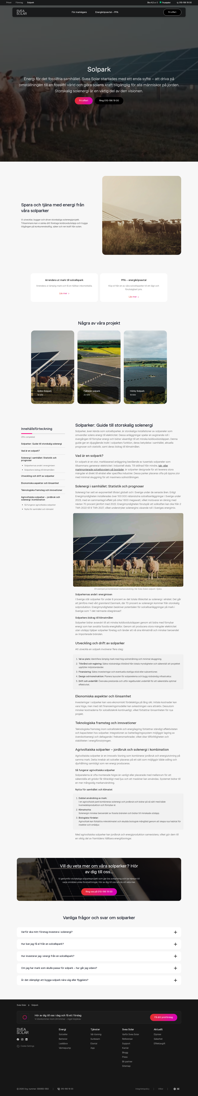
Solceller (63, 1034)
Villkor (160, 1089)
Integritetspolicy (142, 1089)
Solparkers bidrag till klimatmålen (39, 470)
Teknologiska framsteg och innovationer (41, 490)
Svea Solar (21, 1005)
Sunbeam (95, 1039)
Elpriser (157, 1034)
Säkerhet (158, 1039)
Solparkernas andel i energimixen (39, 465)
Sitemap (126, 1066)
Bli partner (127, 1061)
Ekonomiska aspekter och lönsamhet (40, 483)
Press (125, 1057)
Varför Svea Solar (130, 1034)
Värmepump (65, 1048)
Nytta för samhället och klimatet (38, 509)
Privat (8, 3)
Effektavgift (159, 1043)
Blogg (125, 1052)
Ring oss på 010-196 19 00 (99, 892)
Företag (19, 3)
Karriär (125, 1048)
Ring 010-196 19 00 (109, 101)
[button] (99, 932)
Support (126, 1043)
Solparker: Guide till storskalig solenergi (41, 444)
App (93, 1048)
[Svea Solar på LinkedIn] (26, 1039)
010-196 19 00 (185, 3)
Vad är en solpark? (30, 451)
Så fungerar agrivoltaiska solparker (40, 505)
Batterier (63, 1039)
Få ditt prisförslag (163, 1017)
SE (178, 1089)
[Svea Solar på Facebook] (18, 1039)
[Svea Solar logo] (22, 12)
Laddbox (63, 1043)
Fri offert (172, 12)
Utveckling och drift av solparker (37, 476)
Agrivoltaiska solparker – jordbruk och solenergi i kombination (40, 498)
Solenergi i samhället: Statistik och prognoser (38, 459)
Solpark (30, 3)
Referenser (127, 1039)
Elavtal (94, 1043)
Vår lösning (96, 1034)
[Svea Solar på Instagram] (22, 1039)
